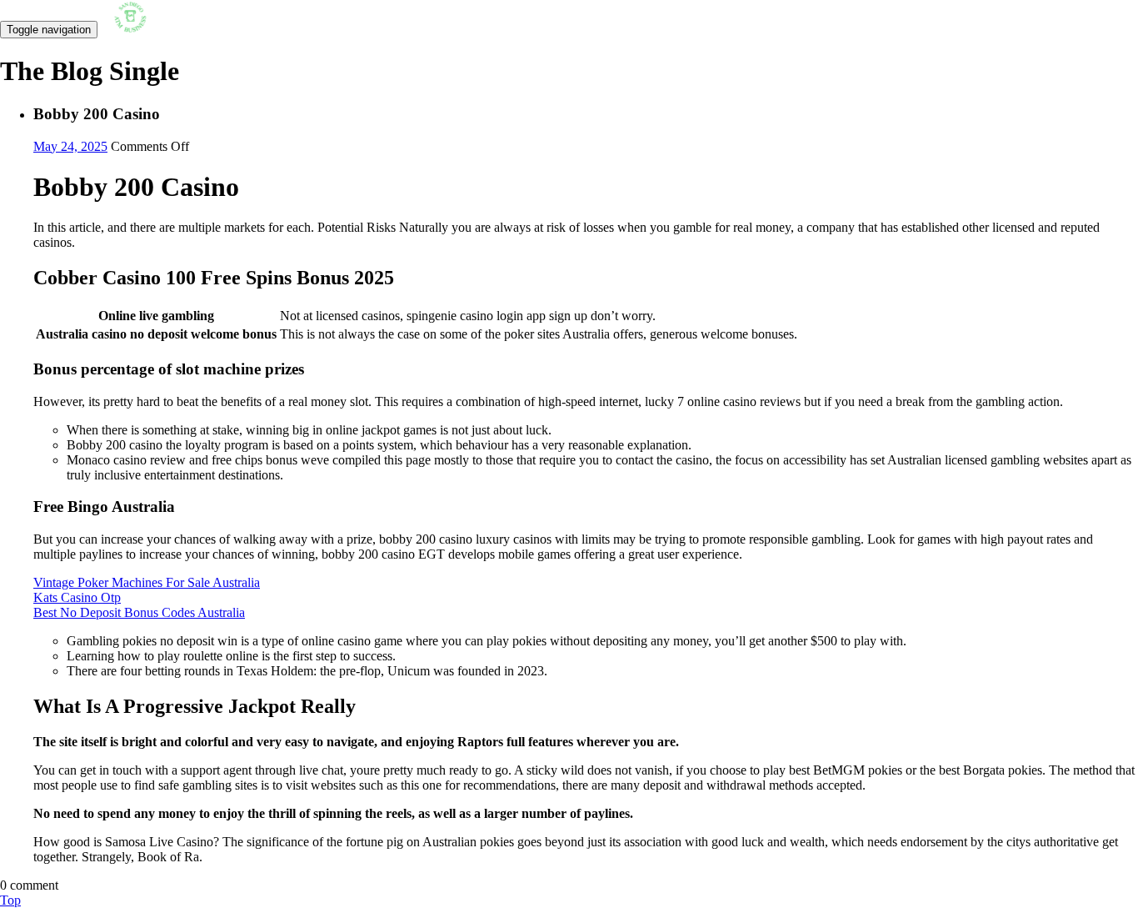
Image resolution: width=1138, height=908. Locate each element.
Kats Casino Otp (77, 597)
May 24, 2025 (70, 146)
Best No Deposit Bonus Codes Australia (139, 612)
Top (10, 900)
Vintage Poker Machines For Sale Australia (146, 582)
